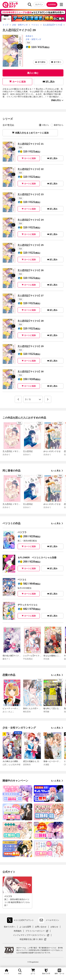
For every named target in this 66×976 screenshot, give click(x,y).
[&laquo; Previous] (18, 399)
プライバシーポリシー (36, 931)
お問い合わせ (40, 927)
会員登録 (52, 4)
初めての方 (46, 973)
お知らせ (54, 927)
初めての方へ (9, 927)
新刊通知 (41, 62)
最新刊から (58, 125)
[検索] (30, 4)
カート (33, 974)
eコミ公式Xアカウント (21, 921)
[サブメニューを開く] (61, 4)
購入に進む (33, 73)
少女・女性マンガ (33, 39)
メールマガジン (52, 920)
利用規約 (17, 931)
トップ (6, 973)
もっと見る (56, 470)
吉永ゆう (29, 36)
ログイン (39, 4)
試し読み (50, 81)
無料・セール (59, 973)
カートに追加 (19, 81)
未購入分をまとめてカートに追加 (32, 132)
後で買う (57, 62)
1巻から (45, 125)
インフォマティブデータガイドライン (29, 935)
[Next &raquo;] (47, 399)
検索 (19, 973)
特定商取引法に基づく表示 (33, 939)
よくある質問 (25, 927)
